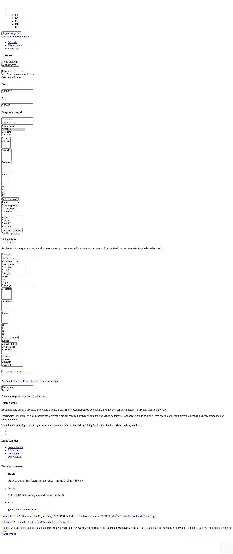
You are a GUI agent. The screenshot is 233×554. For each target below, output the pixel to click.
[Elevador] (12, 223)
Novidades (14, 453)
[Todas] (5, 174)
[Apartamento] (13, 126)
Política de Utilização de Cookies (46, 521)
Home (4, 61)
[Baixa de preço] (9, 205)
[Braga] (17, 282)
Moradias (13, 450)
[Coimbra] (6, 141)
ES (16, 27)
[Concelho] (6, 150)
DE (17, 24)
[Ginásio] (12, 220)
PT (16, 14)
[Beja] (17, 279)
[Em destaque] (9, 208)
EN (17, 17)
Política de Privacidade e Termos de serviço (34, 381)
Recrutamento (15, 45)
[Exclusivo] (9, 211)
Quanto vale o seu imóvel (15, 36)
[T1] (3, 189)
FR (16, 20)
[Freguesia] (7, 162)
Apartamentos (15, 447)
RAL (68, 521)
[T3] (3, 195)
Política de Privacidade (13, 521)
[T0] (3, 186)
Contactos (13, 48)
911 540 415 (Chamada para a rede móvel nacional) (36, 495)
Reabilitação (14, 456)
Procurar (7, 230)
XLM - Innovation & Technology (138, 516)
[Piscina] (12, 217)
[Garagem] (13, 134)
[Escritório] (13, 132)
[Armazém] (13, 129)
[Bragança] (17, 285)
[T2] (3, 192)
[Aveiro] (6, 138)
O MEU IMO (108, 516)
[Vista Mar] (12, 226)
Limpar (18, 77)
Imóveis (12, 42)
